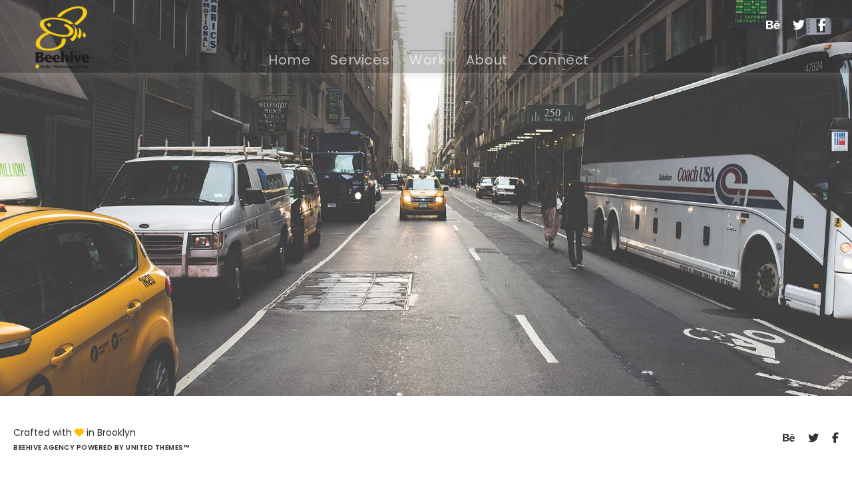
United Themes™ (157, 447)
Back (426, 248)
